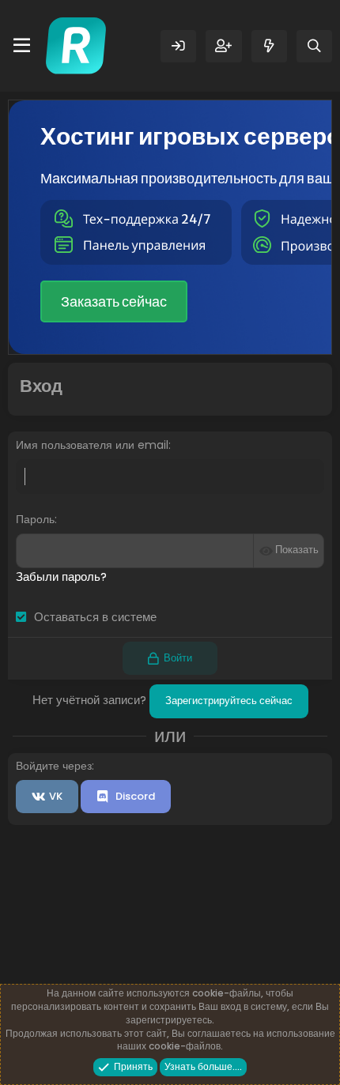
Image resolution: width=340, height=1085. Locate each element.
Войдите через (54, 766)
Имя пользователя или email (92, 445)
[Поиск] (314, 46)
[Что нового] (269, 46)
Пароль (35, 519)
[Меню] (21, 46)
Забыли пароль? (61, 576)
